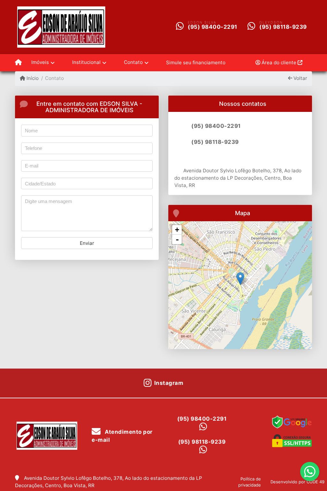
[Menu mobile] (18, 62)
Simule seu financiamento (195, 62)
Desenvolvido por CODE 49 (297, 481)
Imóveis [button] (40, 62)
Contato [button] (133, 62)
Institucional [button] (86, 62)
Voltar (299, 78)
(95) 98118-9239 (283, 27)
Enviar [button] (87, 243)
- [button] (177, 239)
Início (32, 78)
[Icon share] (183, 157)
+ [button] (177, 230)
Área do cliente (279, 62)
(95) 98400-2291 (212, 27)
